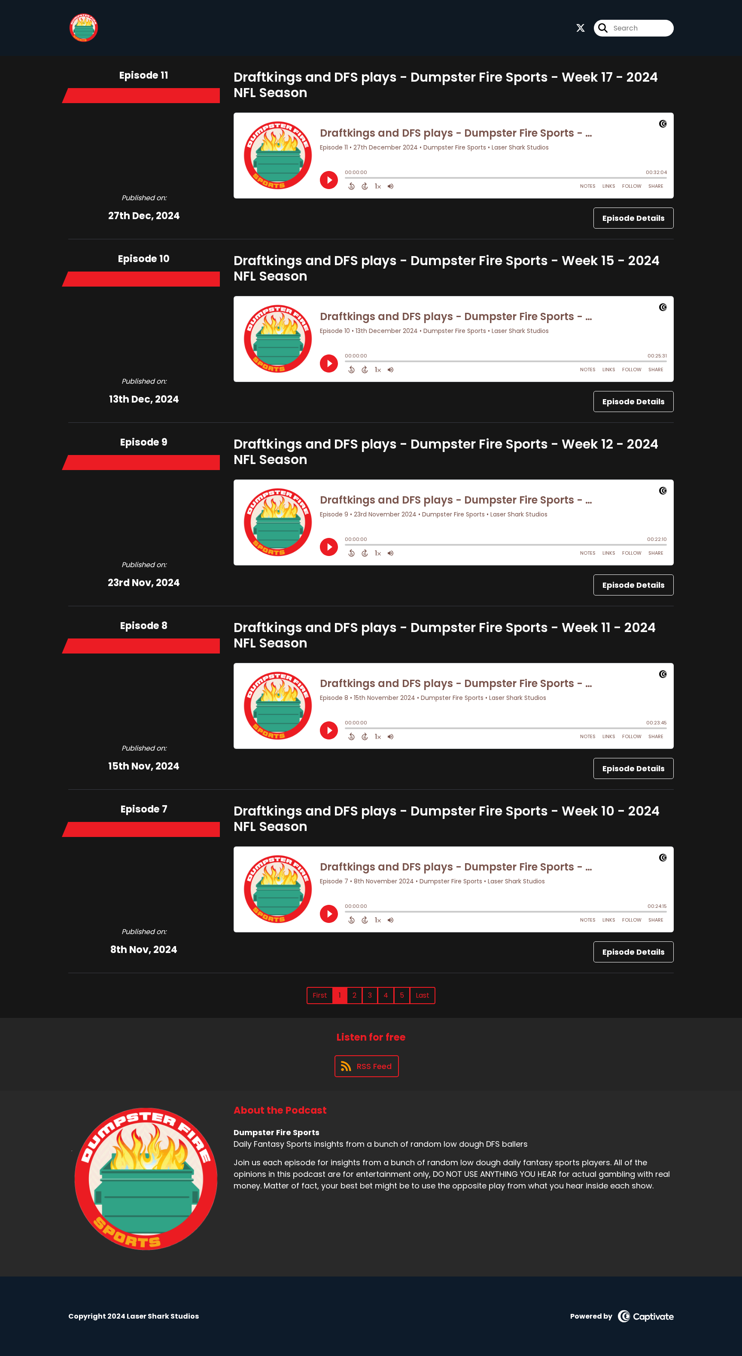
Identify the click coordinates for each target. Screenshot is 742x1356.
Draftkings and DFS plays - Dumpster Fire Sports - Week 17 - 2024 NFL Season (446, 85)
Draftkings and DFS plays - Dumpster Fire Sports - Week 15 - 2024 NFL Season (447, 268)
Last (422, 995)
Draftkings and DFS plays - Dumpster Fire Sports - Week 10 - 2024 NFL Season (447, 819)
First (320, 995)
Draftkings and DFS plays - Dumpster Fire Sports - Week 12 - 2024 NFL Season (446, 452)
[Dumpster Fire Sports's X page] (580, 28)
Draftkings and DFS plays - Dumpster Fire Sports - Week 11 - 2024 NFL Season (445, 635)
